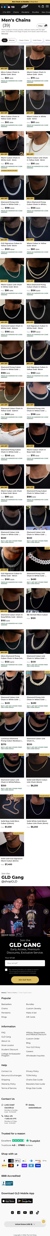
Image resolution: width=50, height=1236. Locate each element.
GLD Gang (6, 1037)
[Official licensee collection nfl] (2, 7)
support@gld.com (35, 1107)
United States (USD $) (23, 1224)
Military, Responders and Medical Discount (36, 1033)
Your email (10, 958)
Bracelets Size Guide (35, 1084)
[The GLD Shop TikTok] (37, 1212)
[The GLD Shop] (25, 6)
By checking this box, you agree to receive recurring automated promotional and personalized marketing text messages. (23, 971)
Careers (29, 1051)
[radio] (5, 40)
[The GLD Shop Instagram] (12, 1212)
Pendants (5, 1013)
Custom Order (32, 1039)
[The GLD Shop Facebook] (19, 1212)
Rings (4, 1017)
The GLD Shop (32, 1235)
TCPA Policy (31, 1075)
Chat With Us (9, 1107)
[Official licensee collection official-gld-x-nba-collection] (12, 7)
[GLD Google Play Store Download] (25, 1201)
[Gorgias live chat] (44, 1221)
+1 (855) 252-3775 (10, 1118)
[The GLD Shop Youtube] (25, 1212)
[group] (25, 1)
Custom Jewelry (33, 1008)
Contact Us (6, 1071)
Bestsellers (6, 1004)
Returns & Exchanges (11, 1075)
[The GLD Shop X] (31, 1212)
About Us (5, 1041)
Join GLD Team (25, 980)
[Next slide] (46, 911)
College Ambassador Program (10, 1055)
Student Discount (9, 1049)
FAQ (3, 1032)
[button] (39, 6)
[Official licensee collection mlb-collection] (8, 7)
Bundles (30, 1004)
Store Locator (7, 1045)
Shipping (5, 1080)
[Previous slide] (4, 911)
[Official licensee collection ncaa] (5, 7)
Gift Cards (30, 1017)
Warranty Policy (8, 1084)
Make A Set (31, 1013)
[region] (25, 911)
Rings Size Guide (34, 1088)
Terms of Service (9, 1088)
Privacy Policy (32, 1071)
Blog (28, 1043)
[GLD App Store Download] (8, 1201)
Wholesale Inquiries (35, 1056)
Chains (4, 1008)
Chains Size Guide (34, 1080)
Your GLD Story (33, 1047)
